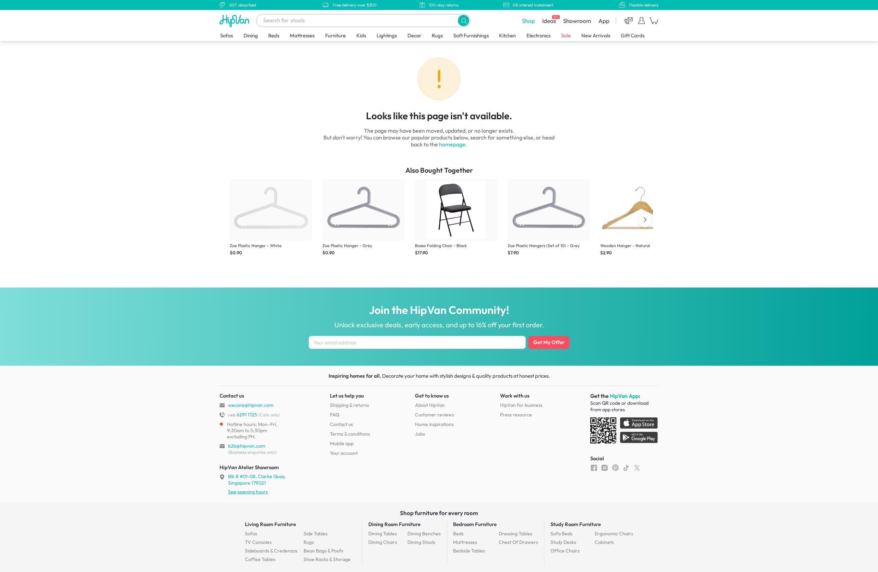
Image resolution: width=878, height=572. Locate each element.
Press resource (516, 415)
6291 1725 (242, 415)
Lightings (387, 35)
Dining (251, 35)
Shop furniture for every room (439, 512)
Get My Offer (549, 342)
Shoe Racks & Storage (327, 559)
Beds (273, 35)
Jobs (420, 434)
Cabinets (604, 542)
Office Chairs (565, 551)
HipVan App (624, 395)
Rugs (437, 35)
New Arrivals (595, 35)
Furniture (335, 35)
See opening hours (248, 492)
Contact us (341, 424)
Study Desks (563, 542)
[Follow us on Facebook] (593, 467)
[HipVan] (235, 20)
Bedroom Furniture (475, 524)
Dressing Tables (515, 534)
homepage (452, 144)
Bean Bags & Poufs (323, 551)
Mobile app (342, 443)
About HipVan (430, 405)
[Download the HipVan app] (624, 431)
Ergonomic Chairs (614, 534)
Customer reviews (434, 415)
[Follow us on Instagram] (604, 467)
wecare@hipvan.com (250, 405)
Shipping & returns (349, 405)
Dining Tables (382, 534)
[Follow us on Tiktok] (626, 467)
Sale (566, 35)
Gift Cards (632, 35)
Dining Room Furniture (394, 524)
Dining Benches (424, 534)
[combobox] (363, 20)
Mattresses (302, 35)
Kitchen (507, 35)
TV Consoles (258, 542)
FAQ (334, 415)
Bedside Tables (469, 551)
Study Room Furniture (575, 524)
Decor (414, 35)
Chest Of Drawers (518, 542)
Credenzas (271, 551)
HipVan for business (521, 405)
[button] (463, 20)
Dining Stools (421, 542)
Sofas (226, 35)
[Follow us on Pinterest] (615, 467)
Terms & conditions (350, 434)
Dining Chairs (382, 542)
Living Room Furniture (270, 524)
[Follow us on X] (637, 467)
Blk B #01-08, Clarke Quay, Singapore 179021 (257, 479)
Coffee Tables (260, 559)
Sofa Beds (561, 534)
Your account (344, 453)
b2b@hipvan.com (246, 446)
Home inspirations (434, 424)
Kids (361, 35)
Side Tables (316, 534)
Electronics (538, 35)
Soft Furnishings (471, 35)
